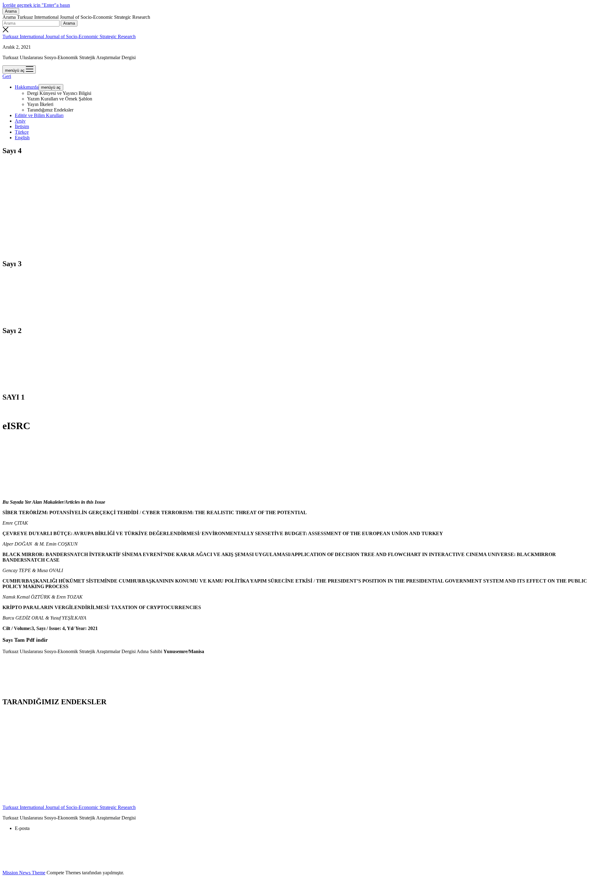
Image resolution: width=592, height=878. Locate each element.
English (22, 137)
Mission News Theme (23, 872)
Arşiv (20, 121)
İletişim (22, 126)
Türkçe (22, 132)
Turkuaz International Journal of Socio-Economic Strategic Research (69, 36)
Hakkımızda (27, 87)
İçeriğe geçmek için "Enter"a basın (36, 5)
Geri (6, 76)
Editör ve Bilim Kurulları (39, 115)
